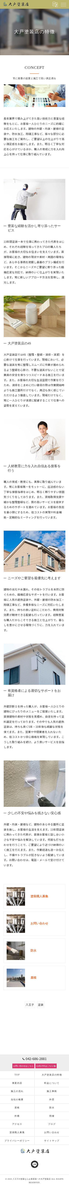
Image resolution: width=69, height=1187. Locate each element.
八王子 (30, 1004)
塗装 (40, 1004)
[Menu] (63, 4)
